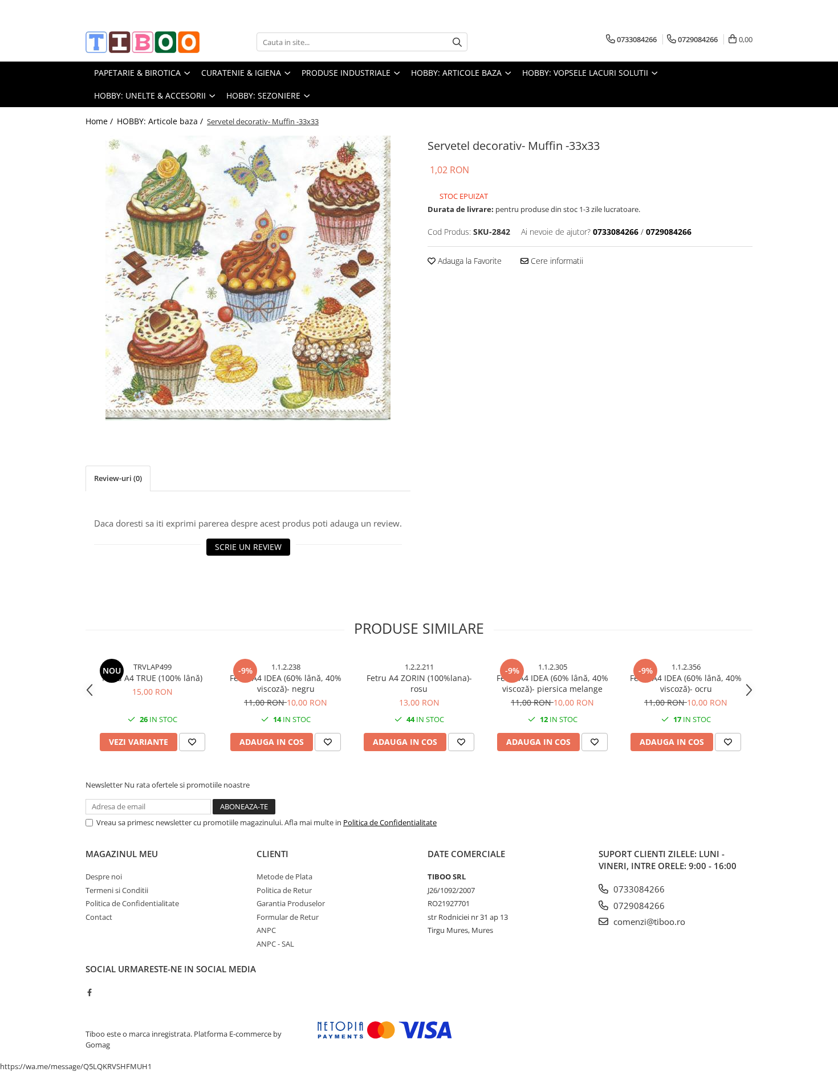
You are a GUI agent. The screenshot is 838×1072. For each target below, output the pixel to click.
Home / (100, 121)
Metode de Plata (284, 876)
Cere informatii (555, 260)
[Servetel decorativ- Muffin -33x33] (248, 278)
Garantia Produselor (291, 903)
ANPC (266, 930)
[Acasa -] (143, 42)
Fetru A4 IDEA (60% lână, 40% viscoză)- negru (285, 683)
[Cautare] (457, 41)
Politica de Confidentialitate (390, 822)
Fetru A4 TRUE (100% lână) (152, 677)
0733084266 (638, 889)
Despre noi (104, 876)
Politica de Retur (284, 890)
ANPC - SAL (275, 944)
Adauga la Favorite (469, 260)
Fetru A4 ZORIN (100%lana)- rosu (419, 683)
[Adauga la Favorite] (192, 742)
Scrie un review (248, 546)
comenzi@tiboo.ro (648, 921)
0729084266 (638, 905)
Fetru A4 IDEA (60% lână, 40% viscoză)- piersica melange (552, 683)
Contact (99, 917)
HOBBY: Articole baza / (161, 121)
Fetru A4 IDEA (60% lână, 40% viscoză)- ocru (686, 683)
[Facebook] (89, 992)
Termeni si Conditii (117, 890)
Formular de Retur (288, 917)
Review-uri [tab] (118, 478)
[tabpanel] (248, 278)
